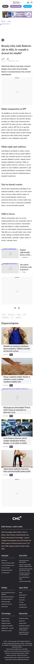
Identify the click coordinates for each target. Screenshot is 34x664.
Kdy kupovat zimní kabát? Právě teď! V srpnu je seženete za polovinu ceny (16, 410)
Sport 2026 (23, 588)
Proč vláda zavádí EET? (7, 599)
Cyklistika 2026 (23, 607)
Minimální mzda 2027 (24, 625)
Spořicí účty (22, 621)
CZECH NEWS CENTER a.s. (24, 641)
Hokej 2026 (22, 597)
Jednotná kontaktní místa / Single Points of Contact (16, 657)
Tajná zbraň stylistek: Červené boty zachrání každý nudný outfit (16, 470)
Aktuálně (4, 556)
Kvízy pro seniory (5, 567)
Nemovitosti (10, 537)
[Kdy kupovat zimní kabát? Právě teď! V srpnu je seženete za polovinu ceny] (17, 397)
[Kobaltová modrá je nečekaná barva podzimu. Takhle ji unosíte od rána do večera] (17, 336)
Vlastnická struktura (22, 655)
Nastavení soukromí (11, 655)
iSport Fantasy (11, 535)
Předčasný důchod (23, 618)
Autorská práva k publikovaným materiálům (16, 649)
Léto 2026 (23, 556)
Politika (4, 588)
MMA (20, 592)
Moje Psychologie (6, 532)
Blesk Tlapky (17, 532)
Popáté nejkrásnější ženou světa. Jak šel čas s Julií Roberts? (25, 252)
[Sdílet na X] (19, 308)
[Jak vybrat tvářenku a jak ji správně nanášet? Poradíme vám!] (10, 268)
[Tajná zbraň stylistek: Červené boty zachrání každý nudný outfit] (17, 458)
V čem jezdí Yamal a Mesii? (7, 565)
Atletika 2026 (22, 604)
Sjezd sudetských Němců (7, 596)
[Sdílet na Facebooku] (15, 308)
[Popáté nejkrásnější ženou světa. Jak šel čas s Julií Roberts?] (10, 254)
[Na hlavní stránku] (17, 2)
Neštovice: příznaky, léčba (7, 563)
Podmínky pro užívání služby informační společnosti (16, 651)
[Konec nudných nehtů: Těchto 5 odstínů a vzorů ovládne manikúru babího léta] (17, 366)
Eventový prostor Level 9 (19, 543)
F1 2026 (21, 602)
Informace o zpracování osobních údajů (14, 653)
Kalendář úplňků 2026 (6, 570)
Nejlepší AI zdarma (6, 623)
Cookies (27, 653)
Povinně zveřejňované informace (21, 659)
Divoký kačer (4, 606)
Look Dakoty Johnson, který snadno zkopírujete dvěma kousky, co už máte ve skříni (15, 440)
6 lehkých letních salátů (25, 581)
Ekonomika (23, 613)
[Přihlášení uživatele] (28, 2)
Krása (9, 21)
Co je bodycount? (5, 572)
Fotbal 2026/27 (23, 595)
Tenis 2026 (22, 600)
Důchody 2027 (23, 623)
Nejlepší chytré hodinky (7, 625)
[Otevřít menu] (31, 2)
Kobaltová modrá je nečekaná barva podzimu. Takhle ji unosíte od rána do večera (16, 348)
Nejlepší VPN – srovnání (7, 628)
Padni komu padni (5, 601)
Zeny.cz (3, 21)
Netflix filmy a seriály (6, 630)
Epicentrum (4, 560)
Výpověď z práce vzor (6, 604)
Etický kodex (8, 659)
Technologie (6, 613)
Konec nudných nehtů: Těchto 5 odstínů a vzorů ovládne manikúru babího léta (16, 379)
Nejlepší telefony (5, 621)
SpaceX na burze (5, 618)
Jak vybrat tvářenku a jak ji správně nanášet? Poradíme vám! (26, 267)
